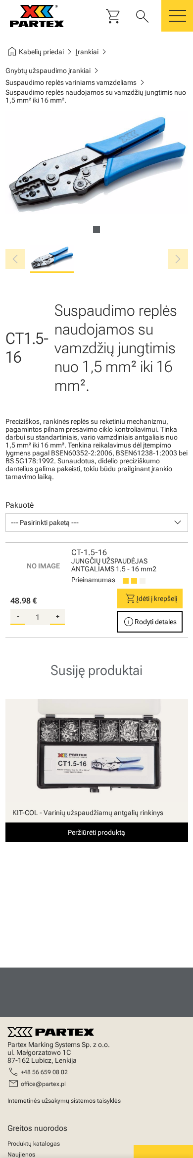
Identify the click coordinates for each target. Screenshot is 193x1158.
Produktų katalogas (33, 1143)
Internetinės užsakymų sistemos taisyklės (64, 1100)
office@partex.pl (43, 1084)
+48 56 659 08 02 (44, 1072)
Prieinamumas (93, 580)
